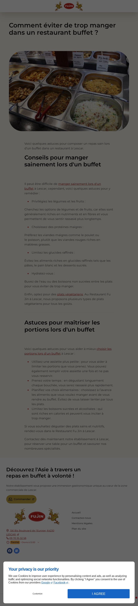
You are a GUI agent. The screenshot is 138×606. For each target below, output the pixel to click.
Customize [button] (37, 594)
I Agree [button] (98, 594)
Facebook (59, 582)
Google (45, 582)
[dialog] (69, 582)
